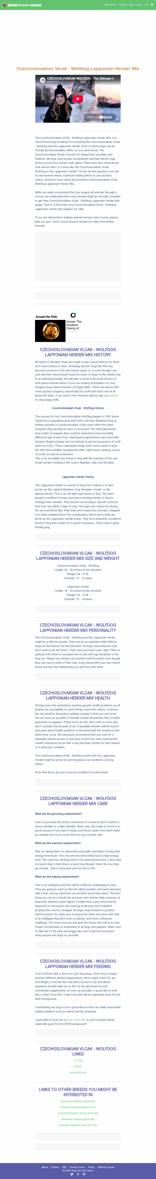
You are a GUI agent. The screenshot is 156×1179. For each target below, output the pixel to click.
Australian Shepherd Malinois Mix (78, 1107)
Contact (55, 1167)
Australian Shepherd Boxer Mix (78, 1119)
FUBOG (78, 1066)
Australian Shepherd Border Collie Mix (78, 1113)
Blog (131, 5)
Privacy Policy (77, 1167)
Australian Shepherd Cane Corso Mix (78, 1125)
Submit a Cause (106, 1167)
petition (113, 395)
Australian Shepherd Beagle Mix (78, 1101)
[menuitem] (110, 4)
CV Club (78, 1060)
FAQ (64, 1167)
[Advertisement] (78, 37)
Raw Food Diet (76, 1019)
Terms (91, 1167)
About (45, 1167)
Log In (138, 5)
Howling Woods (78, 1072)
